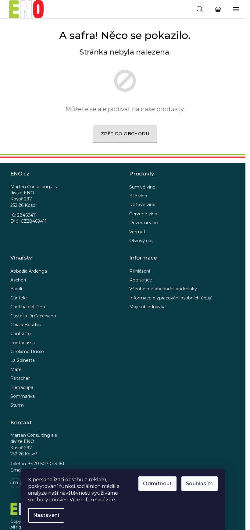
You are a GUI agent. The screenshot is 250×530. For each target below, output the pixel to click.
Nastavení (46, 515)
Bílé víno (138, 196)
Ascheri (18, 280)
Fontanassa (22, 342)
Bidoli (16, 289)
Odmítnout (157, 483)
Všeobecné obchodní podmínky (163, 289)
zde (110, 500)
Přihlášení (139, 271)
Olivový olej (141, 240)
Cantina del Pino (27, 306)
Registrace (140, 280)
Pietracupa (21, 387)
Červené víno (143, 214)
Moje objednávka (147, 306)
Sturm (17, 405)
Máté (16, 369)
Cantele (18, 298)
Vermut (137, 232)
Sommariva (22, 396)
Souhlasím (199, 483)
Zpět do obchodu (125, 133)
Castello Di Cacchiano (33, 316)
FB (15, 482)
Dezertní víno (143, 222)
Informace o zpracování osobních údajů (170, 298)
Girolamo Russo (27, 351)
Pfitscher (20, 378)
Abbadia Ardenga (28, 271)
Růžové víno (142, 204)
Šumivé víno (142, 187)
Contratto (20, 333)
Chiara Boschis (25, 324)
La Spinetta (22, 360)
